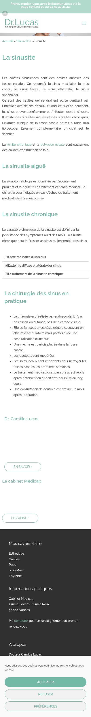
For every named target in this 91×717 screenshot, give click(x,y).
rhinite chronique (19, 144)
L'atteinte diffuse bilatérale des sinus (34, 265)
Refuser (45, 694)
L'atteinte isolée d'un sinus (27, 257)
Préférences (45, 706)
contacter (21, 620)
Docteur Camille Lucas (25, 654)
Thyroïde (15, 576)
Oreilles (14, 559)
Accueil (7, 41)
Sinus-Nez (23, 41)
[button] (45, 257)
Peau (12, 565)
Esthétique (16, 553)
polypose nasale (52, 144)
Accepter (45, 682)
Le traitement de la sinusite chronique (35, 274)
